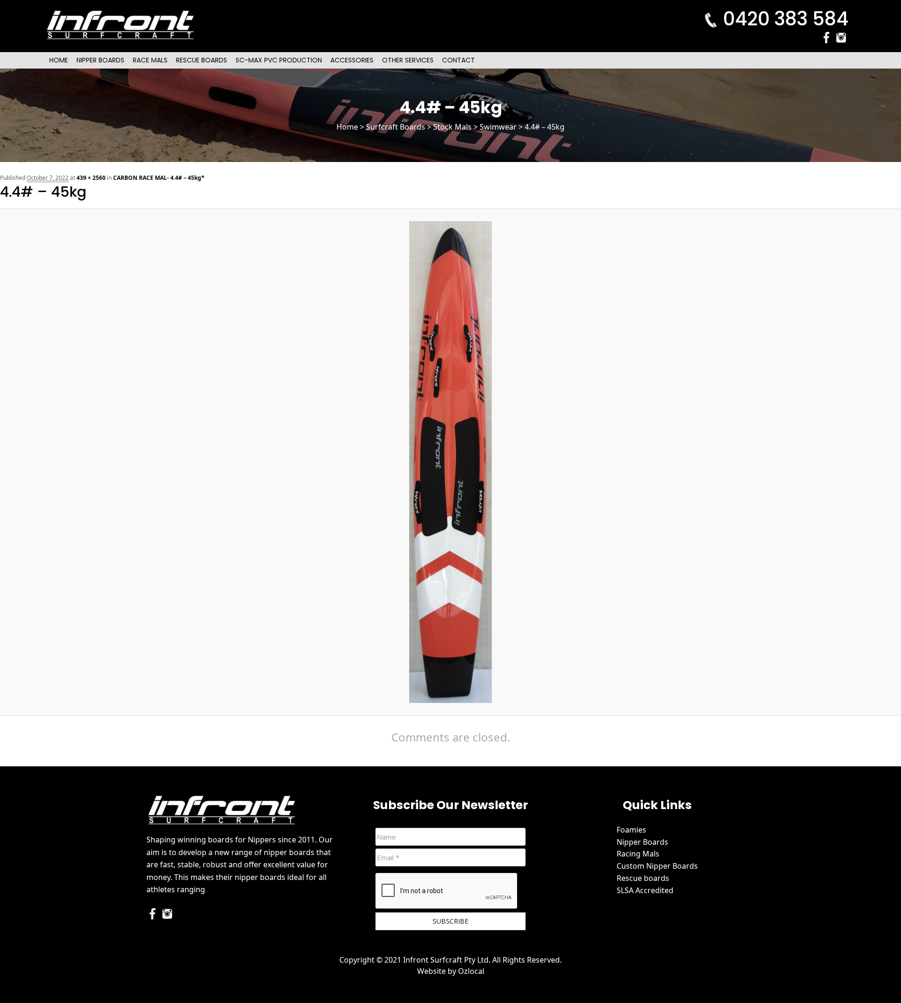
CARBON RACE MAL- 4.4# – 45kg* (159, 178)
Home (58, 60)
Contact (458, 60)
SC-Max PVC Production (279, 60)
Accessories (352, 60)
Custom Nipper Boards (657, 866)
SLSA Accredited (645, 890)
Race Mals (150, 60)
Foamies (631, 830)
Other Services (408, 60)
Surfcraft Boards (395, 127)
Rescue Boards (201, 60)
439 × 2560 (91, 178)
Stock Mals (452, 127)
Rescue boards (643, 878)
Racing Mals (638, 854)
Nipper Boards (100, 60)
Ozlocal (471, 971)
